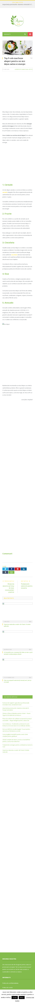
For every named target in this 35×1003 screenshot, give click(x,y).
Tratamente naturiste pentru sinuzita (26, 586)
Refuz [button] (21, 997)
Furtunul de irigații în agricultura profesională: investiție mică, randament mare (16, 704)
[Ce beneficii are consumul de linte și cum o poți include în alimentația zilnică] (17, 640)
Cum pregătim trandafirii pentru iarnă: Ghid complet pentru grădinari (15, 735)
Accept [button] (15, 997)
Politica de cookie (7, 987)
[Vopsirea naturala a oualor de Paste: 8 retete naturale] (17, 612)
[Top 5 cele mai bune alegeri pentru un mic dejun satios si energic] (17, 47)
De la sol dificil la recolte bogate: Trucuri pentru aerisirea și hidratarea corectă (16, 730)
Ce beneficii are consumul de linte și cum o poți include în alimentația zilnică (18, 653)
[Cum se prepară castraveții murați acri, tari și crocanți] (17, 668)
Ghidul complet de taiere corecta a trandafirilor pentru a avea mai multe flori (16, 740)
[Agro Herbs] (17, 20)
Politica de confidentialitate (10, 983)
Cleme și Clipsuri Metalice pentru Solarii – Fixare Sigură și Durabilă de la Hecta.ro (16, 714)
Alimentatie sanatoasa (21, 69)
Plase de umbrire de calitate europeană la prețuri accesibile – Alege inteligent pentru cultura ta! (17, 719)
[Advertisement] (17, 90)
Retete (30, 69)
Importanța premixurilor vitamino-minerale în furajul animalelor (18, 4)
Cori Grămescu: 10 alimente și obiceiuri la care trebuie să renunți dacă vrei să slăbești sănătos (16, 725)
